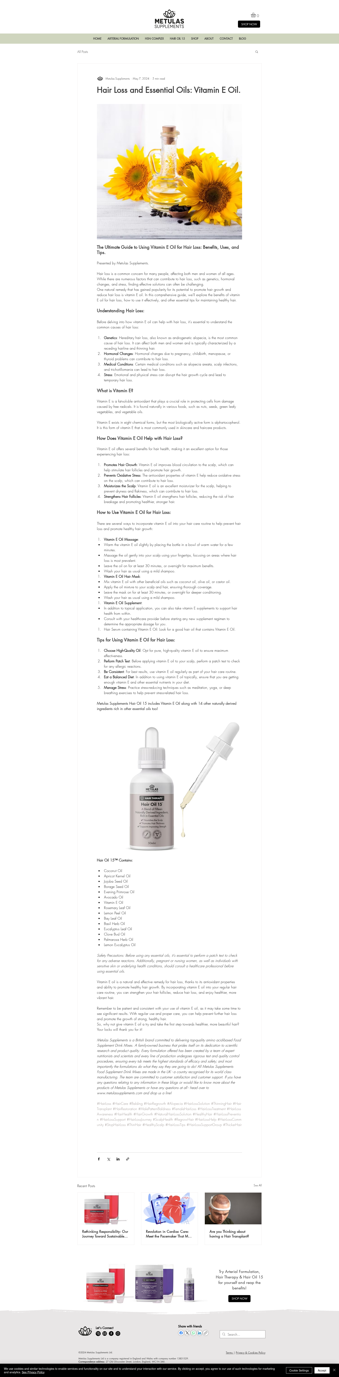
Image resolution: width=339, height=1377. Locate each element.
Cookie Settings (299, 1370)
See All (258, 1185)
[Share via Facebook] (99, 1159)
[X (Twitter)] (187, 1332)
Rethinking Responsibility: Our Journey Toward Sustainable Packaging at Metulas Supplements (105, 1233)
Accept (322, 1370)
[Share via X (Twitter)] (108, 1159)
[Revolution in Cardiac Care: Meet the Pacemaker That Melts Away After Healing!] (169, 1208)
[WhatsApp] (193, 1332)
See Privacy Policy (33, 1372)
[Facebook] (181, 1332)
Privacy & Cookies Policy (250, 1352)
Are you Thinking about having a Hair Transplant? (229, 1233)
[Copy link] (205, 1332)
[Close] (334, 1370)
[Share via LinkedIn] (118, 1159)
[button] (123, 39)
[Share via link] (127, 1159)
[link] (256, 15)
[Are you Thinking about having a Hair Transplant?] (233, 1208)
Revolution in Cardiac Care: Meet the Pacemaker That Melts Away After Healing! (169, 1233)
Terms (229, 1352)
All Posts (82, 51)
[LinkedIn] (199, 1332)
